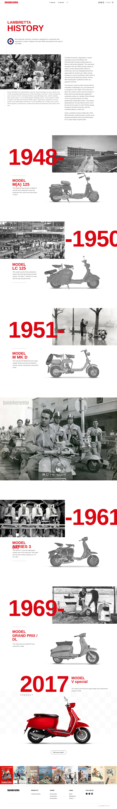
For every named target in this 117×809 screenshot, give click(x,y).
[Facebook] (99, 2)
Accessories (53, 794)
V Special (52, 2)
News (70, 794)
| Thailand (108, 2)
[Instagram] (101, 2)
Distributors (72, 796)
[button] (112, 2)
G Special (61, 2)
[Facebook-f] (87, 794)
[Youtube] (103, 2)
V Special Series (35, 794)
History (71, 798)
